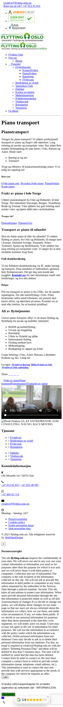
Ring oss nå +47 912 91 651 (22, 6)
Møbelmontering (24, 95)
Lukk (5, 677)
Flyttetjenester (23, 67)
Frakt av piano (11, 380)
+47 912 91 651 (10, 485)
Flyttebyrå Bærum (21, 364)
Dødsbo (19, 89)
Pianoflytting (29, 73)
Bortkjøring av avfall (26, 82)
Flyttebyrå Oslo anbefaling (15, 367)
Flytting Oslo (15, 54)
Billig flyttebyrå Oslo (41, 364)
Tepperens (21, 107)
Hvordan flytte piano (32, 183)
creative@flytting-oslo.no (17, 2)
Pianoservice (25, 223)
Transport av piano (37, 383)
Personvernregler (17, 519)
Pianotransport (19, 383)
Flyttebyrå (15, 437)
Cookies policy (16, 522)
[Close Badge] (48, 696)
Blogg (18, 60)
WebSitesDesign (14, 537)
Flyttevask (28, 79)
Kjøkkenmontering (25, 98)
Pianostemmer (9, 223)
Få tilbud (13, 110)
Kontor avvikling (24, 92)
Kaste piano (8, 186)
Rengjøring (21, 104)
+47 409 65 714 (10, 494)
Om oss (12, 57)
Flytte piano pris (10, 183)
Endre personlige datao (21, 525)
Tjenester (15, 64)
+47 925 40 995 (30, 485)
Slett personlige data (19, 528)
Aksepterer (8, 694)
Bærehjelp (28, 76)
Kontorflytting (30, 70)
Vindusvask (21, 101)
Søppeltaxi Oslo (24, 85)
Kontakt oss (19, 275)
